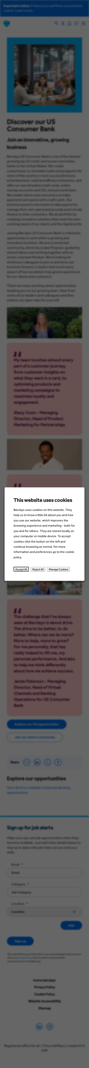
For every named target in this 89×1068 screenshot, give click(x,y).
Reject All (38, 569)
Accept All (21, 569)
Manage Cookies (58, 569)
